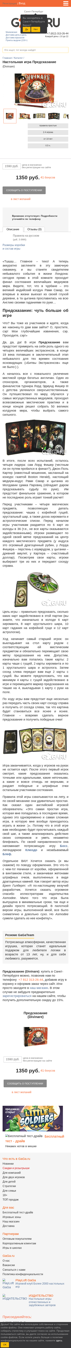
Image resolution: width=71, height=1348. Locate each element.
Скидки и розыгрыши (16, 1168)
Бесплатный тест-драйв (18, 1212)
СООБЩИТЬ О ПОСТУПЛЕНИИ (24, 190)
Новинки (8, 1163)
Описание (13, 229)
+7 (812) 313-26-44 (57, 33)
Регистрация (10, 3)
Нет (36, 29)
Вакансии (9, 1265)
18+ (5, 1195)
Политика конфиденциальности (23, 1274)
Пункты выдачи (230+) (16, 40)
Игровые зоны (12, 1217)
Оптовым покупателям (17, 1238)
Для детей (9, 1181)
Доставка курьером (15, 37)
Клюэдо (31, 850)
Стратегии (9, 1186)
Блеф (7, 854)
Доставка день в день (16, 35)
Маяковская (11, 32)
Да (26, 29)
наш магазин (39, 988)
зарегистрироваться (17, 996)
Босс (64, 846)
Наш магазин (11, 1221)
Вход (22, 3)
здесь (59, 1340)
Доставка (8, 1225)
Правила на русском (26, 237)
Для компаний (12, 1172)
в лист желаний (21, 199)
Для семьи (9, 1190)
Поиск (65, 50)
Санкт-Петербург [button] (33, 11)
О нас (6, 1260)
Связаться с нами (14, 1269)
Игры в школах (12, 1247)
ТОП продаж (11, 1199)
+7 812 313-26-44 (30, 979)
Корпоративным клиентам (19, 1243)
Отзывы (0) (34, 229)
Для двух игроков (14, 1177)
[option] (9, 116)
